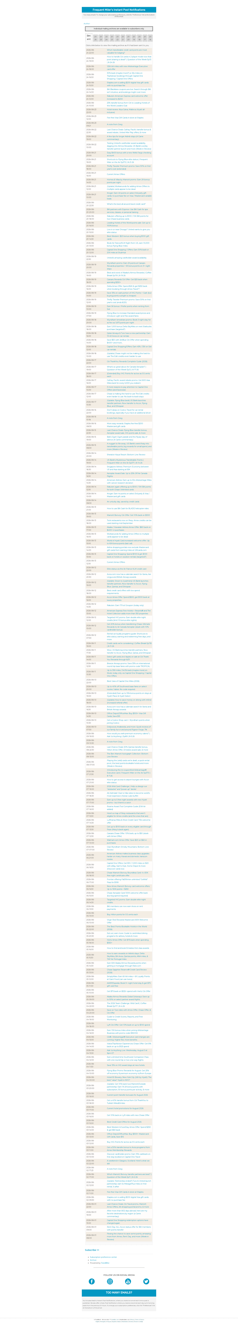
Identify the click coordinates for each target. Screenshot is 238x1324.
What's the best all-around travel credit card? (126, 204)
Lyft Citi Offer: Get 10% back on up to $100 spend (128, 1025)
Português (103, 1321)
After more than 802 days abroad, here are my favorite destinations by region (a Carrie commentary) (127, 1214)
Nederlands (125, 1321)
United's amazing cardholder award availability (127, 258)
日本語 (141, 1321)
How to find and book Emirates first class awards (128, 948)
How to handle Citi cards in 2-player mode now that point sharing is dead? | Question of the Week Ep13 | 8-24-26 (129, 60)
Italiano (119, 1321)
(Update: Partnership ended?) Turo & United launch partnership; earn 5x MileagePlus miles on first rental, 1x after (129, 1184)
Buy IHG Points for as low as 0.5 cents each (126, 1142)
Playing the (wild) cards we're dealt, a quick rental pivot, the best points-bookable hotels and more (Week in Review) (128, 763)
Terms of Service (139, 1319)
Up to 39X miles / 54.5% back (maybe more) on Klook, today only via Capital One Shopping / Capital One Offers (129, 673)
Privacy (132, 1319)
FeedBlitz (105, 1263)
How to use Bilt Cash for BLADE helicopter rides (128, 508)
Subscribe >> (92, 1250)
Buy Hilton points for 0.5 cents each (122, 914)
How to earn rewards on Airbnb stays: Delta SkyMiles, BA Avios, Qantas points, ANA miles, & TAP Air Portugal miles (127, 956)
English (97, 1321)
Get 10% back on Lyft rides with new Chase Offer (128, 1115)
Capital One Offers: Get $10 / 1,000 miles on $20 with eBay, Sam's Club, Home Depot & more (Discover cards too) (128, 866)
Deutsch (136, 1321)
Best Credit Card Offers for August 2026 (124, 1122)
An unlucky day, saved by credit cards (123, 502)
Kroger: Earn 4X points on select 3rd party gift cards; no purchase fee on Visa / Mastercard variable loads (129, 196)
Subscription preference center (103, 1257)
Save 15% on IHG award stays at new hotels (126, 1065)
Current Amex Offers (116, 174)
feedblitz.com (115, 1319)
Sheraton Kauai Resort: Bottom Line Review (126, 455)
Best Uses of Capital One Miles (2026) (123, 681)
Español (114, 1321)
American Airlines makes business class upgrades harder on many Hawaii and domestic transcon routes (128, 856)
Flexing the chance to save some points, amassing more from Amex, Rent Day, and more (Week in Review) (129, 1237)
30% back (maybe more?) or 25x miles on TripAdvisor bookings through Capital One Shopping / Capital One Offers (125, 76)
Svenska (131, 1321)
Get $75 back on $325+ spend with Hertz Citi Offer (128, 991)
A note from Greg (114, 124)
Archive (93, 1260)
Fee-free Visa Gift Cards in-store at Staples (125, 118)
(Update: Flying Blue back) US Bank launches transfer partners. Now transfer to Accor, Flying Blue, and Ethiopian (127, 403)
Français (109, 1321)
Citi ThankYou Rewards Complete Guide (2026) (127, 361)
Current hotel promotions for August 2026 (125, 1108)
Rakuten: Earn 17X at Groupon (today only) (125, 605)
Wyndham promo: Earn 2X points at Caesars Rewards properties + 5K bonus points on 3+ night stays (128, 266)
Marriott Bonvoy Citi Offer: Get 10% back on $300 (128, 515)
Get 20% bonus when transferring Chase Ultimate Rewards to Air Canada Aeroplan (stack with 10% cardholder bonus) (128, 627)
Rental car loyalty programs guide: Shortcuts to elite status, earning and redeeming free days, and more (128, 637)
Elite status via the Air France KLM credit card (126, 569)
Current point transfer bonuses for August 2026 (127, 1095)
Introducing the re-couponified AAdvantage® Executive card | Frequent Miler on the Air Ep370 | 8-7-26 (128, 773)
